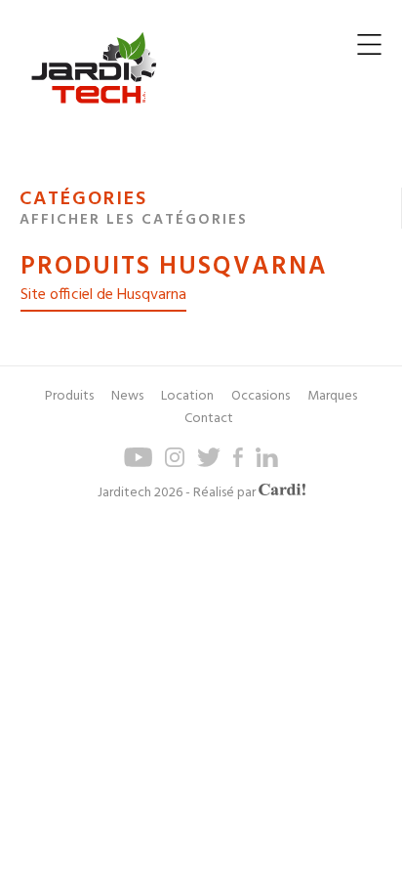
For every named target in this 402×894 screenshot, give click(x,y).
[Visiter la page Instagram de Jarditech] (174, 463)
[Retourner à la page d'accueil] (93, 119)
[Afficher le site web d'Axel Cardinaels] (282, 492)
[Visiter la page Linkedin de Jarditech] (267, 463)
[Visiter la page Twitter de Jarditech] (209, 463)
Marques (332, 396)
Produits (69, 396)
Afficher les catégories (134, 220)
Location (187, 396)
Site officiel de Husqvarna (103, 295)
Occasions (260, 396)
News (127, 396)
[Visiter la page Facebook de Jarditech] (238, 463)
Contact (208, 418)
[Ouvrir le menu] (369, 49)
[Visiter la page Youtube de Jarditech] (138, 463)
